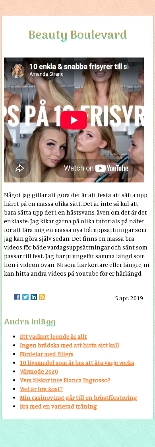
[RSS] (42, 297)
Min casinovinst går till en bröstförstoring (78, 397)
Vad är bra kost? (41, 389)
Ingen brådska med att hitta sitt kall (69, 345)
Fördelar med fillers (47, 354)
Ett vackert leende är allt (53, 336)
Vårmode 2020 (39, 371)
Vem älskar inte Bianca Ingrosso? (65, 380)
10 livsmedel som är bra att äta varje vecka (77, 362)
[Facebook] (17, 297)
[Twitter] (25, 297)
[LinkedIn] (34, 297)
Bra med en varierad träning (58, 406)
